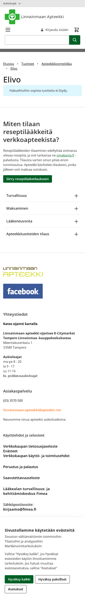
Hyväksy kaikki (19, 579)
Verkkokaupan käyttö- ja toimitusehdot (36, 455)
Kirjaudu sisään (56, 30)
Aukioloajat (9, 3)
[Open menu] (8, 30)
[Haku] (74, 40)
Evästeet (10, 451)
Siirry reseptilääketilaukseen (27, 179)
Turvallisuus (16, 195)
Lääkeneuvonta (19, 221)
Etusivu (8, 64)
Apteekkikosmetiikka (57, 64)
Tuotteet (27, 64)
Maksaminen (17, 208)
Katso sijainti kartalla (20, 324)
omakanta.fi (65, 155)
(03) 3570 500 (13, 400)
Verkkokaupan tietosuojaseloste (30, 446)
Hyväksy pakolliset (52, 579)
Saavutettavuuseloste (21, 477)
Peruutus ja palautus (20, 466)
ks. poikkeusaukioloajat (20, 376)
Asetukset (15, 589)
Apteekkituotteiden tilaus (27, 233)
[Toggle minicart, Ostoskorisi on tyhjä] (76, 29)
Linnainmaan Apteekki (42, 16)
